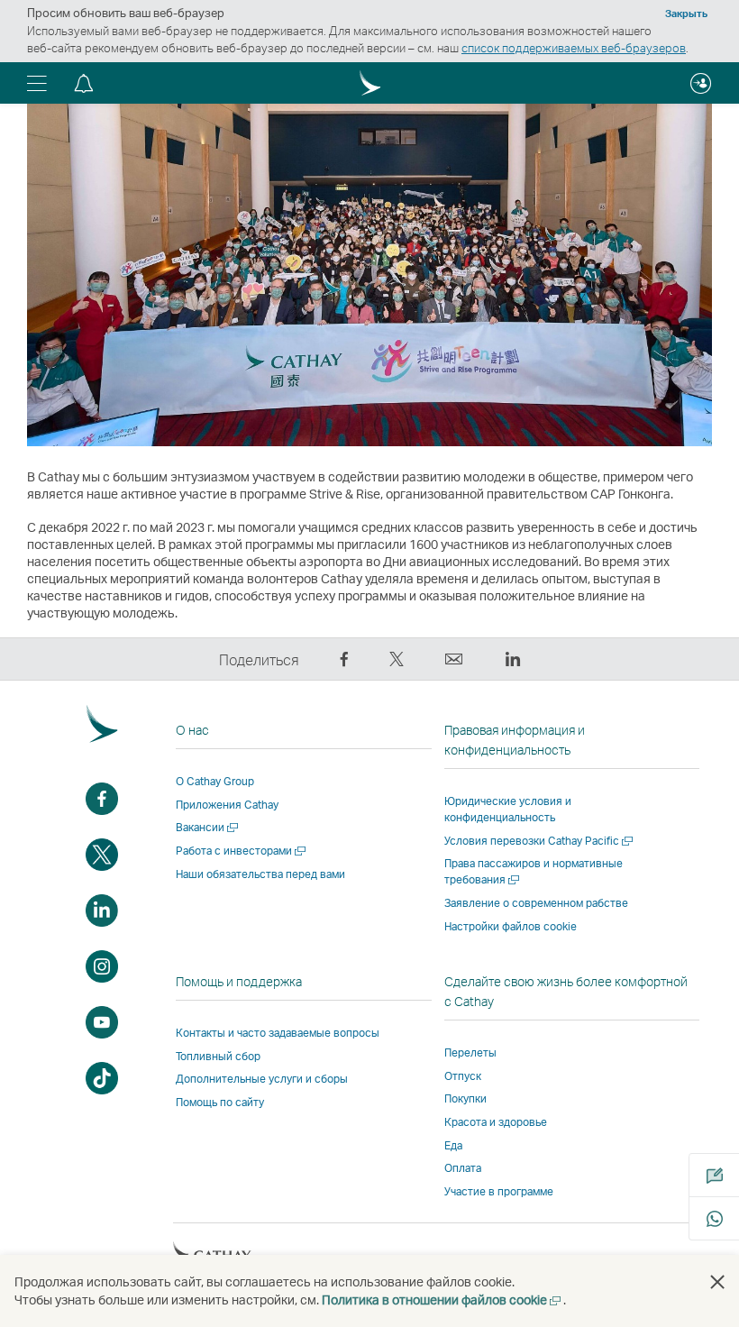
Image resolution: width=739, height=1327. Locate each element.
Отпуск (462, 1076)
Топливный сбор (218, 1056)
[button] (37, 83)
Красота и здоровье (495, 1122)
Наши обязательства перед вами (260, 874)
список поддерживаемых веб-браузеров (573, 48)
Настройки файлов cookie (510, 926)
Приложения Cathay (227, 804)
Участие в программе (498, 1191)
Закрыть (686, 13)
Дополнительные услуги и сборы (262, 1078)
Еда (453, 1145)
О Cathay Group (215, 781)
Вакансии (208, 827)
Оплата (462, 1168)
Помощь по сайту (220, 1102)
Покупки (465, 1098)
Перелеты (470, 1052)
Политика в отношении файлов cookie (442, 1299)
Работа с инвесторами (242, 850)
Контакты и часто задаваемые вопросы (277, 1032)
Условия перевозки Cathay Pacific (539, 840)
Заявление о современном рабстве (536, 903)
